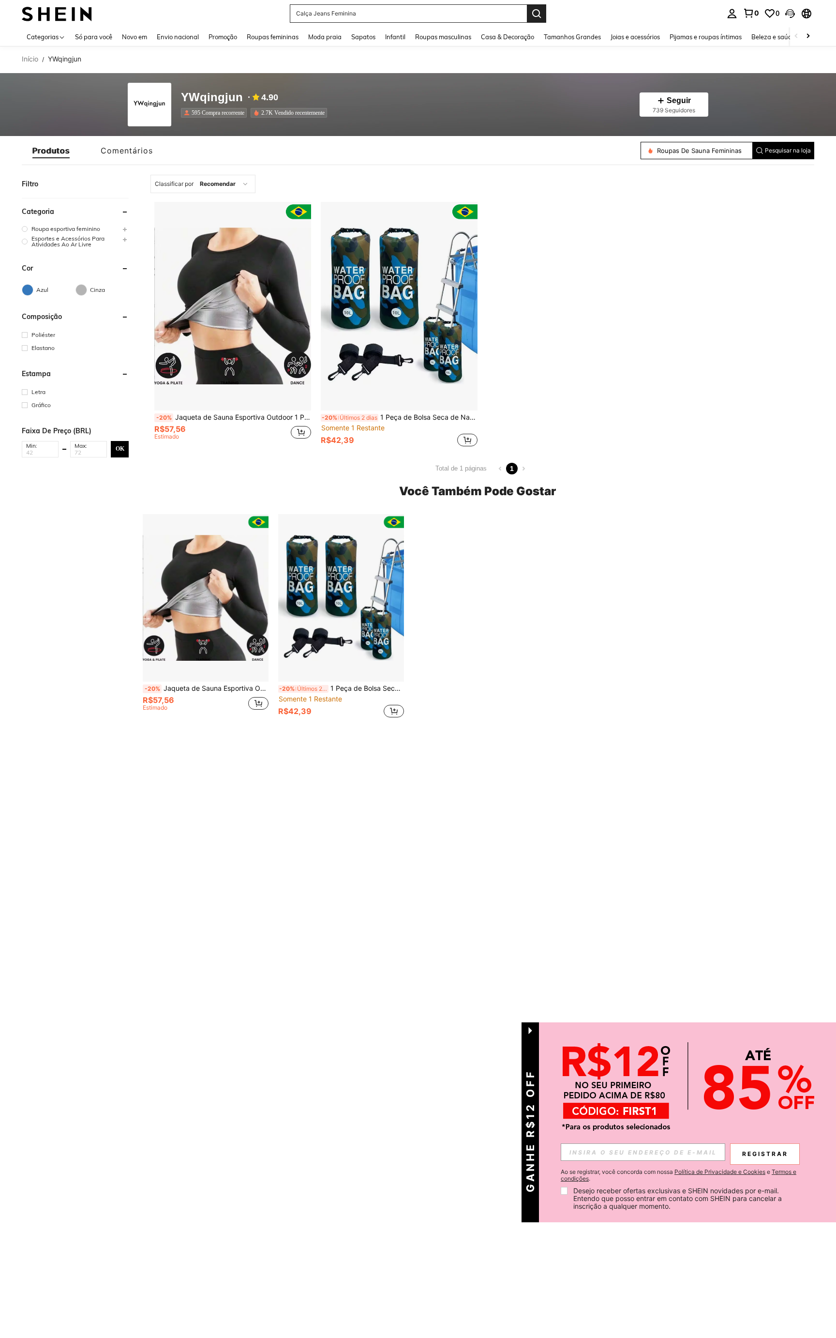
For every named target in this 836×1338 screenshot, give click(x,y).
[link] (751, 13)
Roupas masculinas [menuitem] (443, 37)
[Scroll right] (808, 36)
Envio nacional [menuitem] (178, 37)
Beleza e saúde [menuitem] (773, 37)
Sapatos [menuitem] (363, 37)
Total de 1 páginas (461, 468)
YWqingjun (212, 97)
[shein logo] (57, 13)
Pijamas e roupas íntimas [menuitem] (706, 37)
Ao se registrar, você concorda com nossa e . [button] (678, 1175)
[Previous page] (500, 468)
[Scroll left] (796, 36)
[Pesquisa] (536, 13)
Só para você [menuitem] (93, 37)
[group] (75, 229)
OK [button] (120, 448)
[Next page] (523, 468)
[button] (790, 13)
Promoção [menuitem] (223, 37)
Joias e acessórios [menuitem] (635, 37)
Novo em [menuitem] (134, 37)
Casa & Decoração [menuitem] (507, 37)
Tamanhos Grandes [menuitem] (572, 37)
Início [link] (30, 59)
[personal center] (732, 13)
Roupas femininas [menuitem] (273, 37)
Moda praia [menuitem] (325, 37)
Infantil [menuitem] (395, 37)
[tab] (51, 150)
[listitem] (216, 113)
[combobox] (203, 184)
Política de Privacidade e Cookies (719, 1171)
